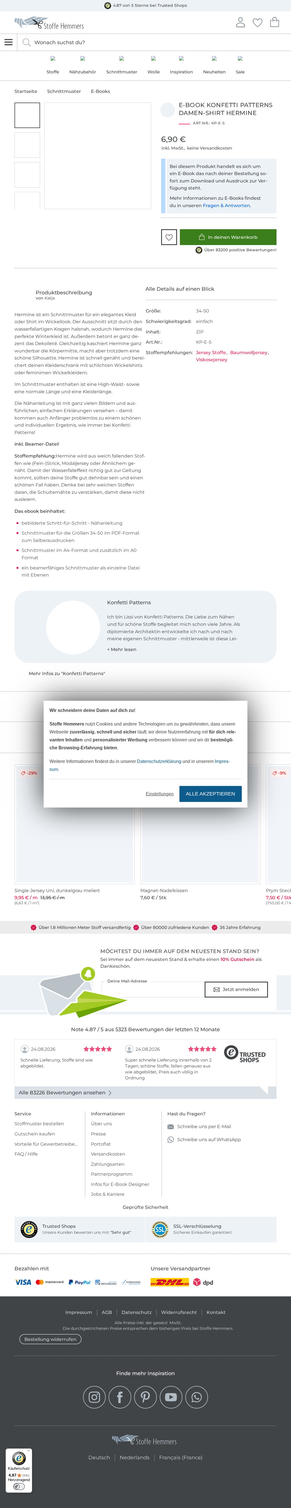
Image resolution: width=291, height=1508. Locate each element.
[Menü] (28, 1452)
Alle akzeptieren (210, 794)
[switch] (19, 1486)
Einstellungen (160, 793)
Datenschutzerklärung (159, 761)
